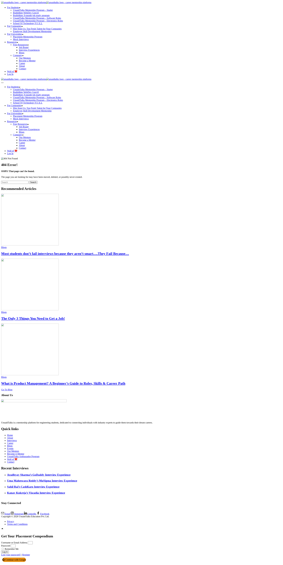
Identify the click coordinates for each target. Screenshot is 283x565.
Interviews (12, 440)
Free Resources (20, 44)
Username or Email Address (14, 542)
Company (17, 55)
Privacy (10, 521)
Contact (22, 68)
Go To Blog (6, 389)
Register (26, 554)
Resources (12, 42)
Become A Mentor (15, 454)
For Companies (14, 26)
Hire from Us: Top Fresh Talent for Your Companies (37, 28)
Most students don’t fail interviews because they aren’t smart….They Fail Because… (65, 254)
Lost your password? (11, 554)
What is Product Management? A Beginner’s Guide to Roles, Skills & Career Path (63, 383)
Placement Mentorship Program (27, 36)
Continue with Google (15, 559)
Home (10, 435)
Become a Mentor (27, 60)
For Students (13, 7)
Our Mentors (25, 58)
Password (5, 545)
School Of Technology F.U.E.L (27, 23)
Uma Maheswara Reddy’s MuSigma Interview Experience (42, 480)
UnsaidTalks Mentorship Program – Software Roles (37, 18)
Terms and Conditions (17, 524)
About (22, 66)
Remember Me (11, 549)
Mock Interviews (21, 39)
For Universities (14, 34)
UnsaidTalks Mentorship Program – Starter (33, 10)
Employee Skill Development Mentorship (32, 31)
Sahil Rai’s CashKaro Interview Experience (33, 486)
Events (10, 448)
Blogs (21, 52)
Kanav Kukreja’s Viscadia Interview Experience (36, 492)
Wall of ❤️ (12, 71)
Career (22, 63)
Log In (10, 74)
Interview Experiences (29, 50)
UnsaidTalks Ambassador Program (23, 456)
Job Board (23, 47)
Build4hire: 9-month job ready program (31, 15)
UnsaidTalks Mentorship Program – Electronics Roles (38, 21)
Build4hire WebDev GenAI (26, 13)
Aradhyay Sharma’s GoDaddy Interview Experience (38, 474)
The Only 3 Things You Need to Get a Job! (33, 318)
